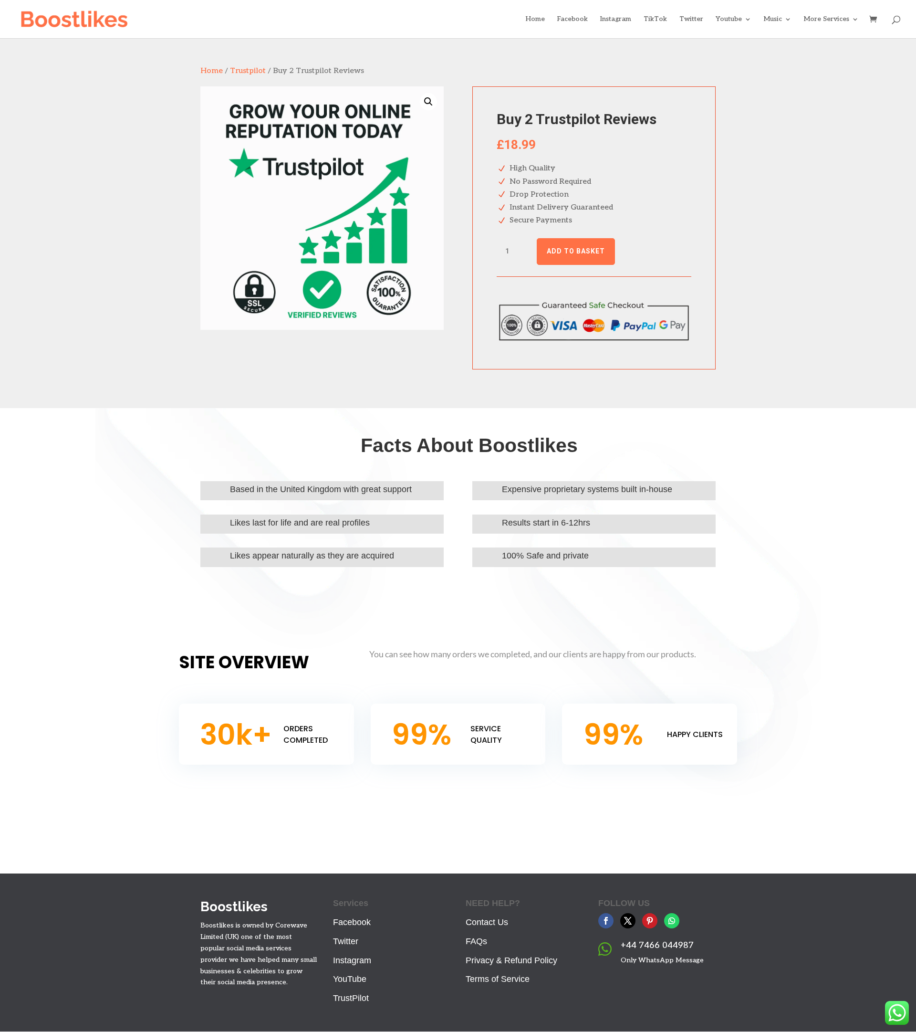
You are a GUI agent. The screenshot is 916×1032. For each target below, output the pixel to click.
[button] (428, 101)
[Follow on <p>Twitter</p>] (627, 920)
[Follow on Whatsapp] (671, 920)
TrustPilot (351, 998)
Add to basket (576, 251)
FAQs (476, 941)
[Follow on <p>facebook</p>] (606, 920)
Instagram (615, 19)
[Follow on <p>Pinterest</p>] (649, 920)
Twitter (691, 19)
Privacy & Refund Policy (511, 960)
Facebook (572, 19)
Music (773, 19)
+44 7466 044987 (657, 945)
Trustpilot (248, 70)
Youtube (729, 19)
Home (535, 19)
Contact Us (487, 922)
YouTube (349, 979)
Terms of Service (498, 979)
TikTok (655, 19)
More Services (826, 19)
